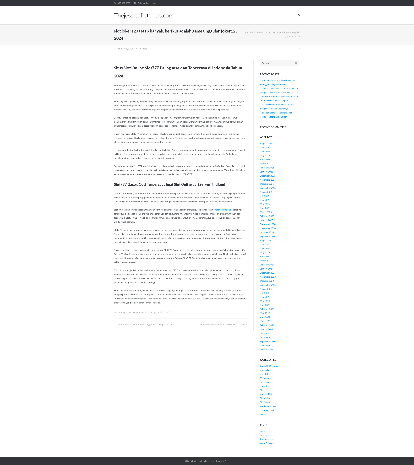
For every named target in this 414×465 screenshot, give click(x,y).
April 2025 (265, 208)
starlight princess (268, 406)
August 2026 (266, 143)
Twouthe (142, 48)
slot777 (168, 312)
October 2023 (267, 281)
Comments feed (267, 439)
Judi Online (265, 370)
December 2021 (268, 333)
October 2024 (267, 232)
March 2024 (266, 260)
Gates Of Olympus (269, 366)
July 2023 (264, 293)
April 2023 (265, 305)
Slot (262, 390)
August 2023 (266, 289)
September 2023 (268, 285)
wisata (263, 414)
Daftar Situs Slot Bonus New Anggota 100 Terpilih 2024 (144, 324)
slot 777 (145, 312)
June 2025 (265, 200)
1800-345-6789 (123, 3)
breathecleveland (222, 209)
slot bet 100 (266, 394)
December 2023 (268, 272)
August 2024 (266, 240)
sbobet (263, 386)
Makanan (264, 378)
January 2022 (266, 329)
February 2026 (267, 167)
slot (138, 312)
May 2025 (265, 204)
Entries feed (265, 435)
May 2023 (265, 301)
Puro (227, 461)
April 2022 (265, 317)
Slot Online (265, 398)
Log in (263, 431)
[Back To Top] (406, 457)
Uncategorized (124, 312)
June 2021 (265, 345)
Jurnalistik (265, 374)
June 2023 (265, 297)
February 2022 (267, 325)
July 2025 (264, 196)
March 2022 (266, 321)
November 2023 (268, 277)
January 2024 (266, 268)
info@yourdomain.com (146, 3)
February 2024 (267, 264)
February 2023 (267, 309)
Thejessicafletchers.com (203, 461)
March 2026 (266, 163)
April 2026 (265, 159)
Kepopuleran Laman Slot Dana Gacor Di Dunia (222, 324)
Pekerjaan (264, 382)
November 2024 (268, 228)
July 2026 (264, 147)
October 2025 (267, 184)
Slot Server (265, 402)
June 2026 (265, 151)
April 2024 (265, 256)
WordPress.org (267, 443)
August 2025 (266, 192)
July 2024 (264, 244)
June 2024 (265, 248)
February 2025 (267, 216)
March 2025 (266, 212)
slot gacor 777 (156, 312)
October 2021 (267, 337)
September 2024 (268, 236)
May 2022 (265, 313)
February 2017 (267, 349)
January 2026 (266, 171)
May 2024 (265, 252)
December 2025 (268, 175)
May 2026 (265, 155)
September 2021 (268, 341)
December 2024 (268, 224)
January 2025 (266, 220)
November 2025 (268, 179)
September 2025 (268, 188)
